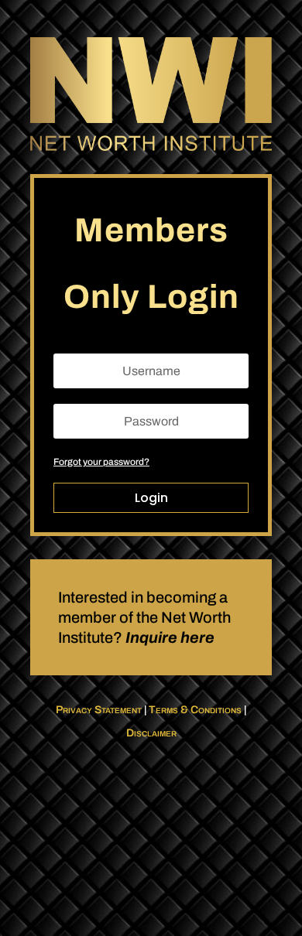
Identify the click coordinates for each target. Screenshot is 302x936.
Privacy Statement (99, 710)
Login (151, 498)
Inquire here (169, 637)
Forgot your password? (101, 461)
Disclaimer (151, 733)
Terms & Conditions (195, 710)
